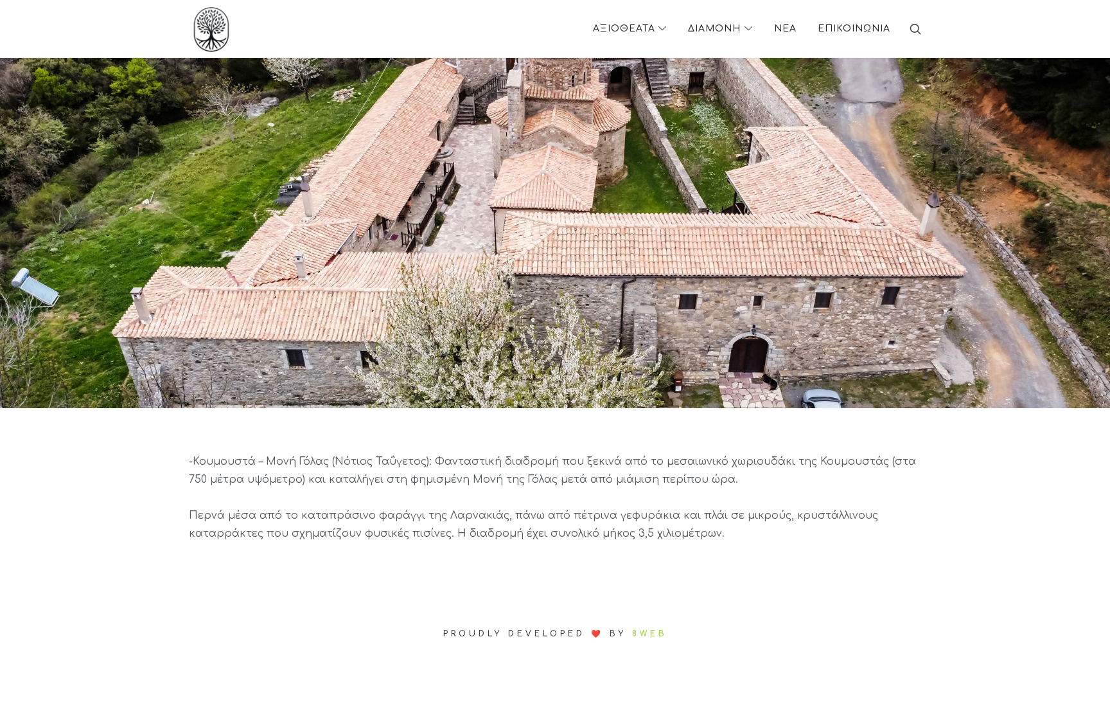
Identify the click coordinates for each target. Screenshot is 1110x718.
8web (649, 633)
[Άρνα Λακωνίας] (211, 29)
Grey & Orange (555, 607)
